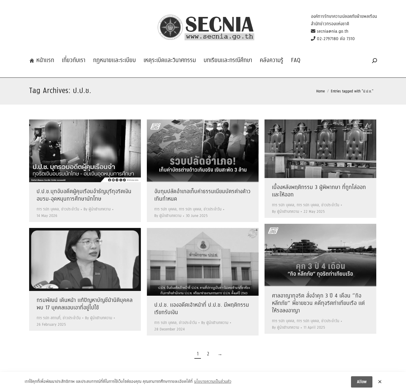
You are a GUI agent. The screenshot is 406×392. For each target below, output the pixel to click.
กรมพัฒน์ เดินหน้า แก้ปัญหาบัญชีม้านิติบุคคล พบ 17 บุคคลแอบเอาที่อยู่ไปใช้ (85, 304)
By (97, 209)
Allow (361, 382)
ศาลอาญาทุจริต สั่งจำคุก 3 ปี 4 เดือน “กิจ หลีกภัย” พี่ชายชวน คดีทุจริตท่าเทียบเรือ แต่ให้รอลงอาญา (318, 303)
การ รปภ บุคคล (48, 209)
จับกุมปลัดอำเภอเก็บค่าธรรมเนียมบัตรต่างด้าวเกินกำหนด (202, 195)
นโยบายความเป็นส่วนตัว (212, 382)
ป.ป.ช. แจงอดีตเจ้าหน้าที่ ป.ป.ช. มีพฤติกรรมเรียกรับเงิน (201, 309)
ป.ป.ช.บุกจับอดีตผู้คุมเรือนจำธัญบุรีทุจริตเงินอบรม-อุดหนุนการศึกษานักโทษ (84, 195)
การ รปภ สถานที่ (48, 318)
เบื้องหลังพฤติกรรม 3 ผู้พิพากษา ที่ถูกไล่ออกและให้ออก (319, 191)
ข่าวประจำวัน (70, 209)
